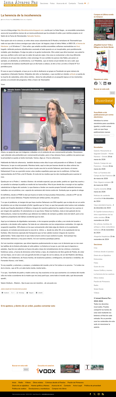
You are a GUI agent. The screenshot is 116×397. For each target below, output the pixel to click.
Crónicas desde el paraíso (104, 252)
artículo (73, 74)
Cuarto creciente (100, 189)
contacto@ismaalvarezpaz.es (48, 394)
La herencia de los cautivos (104, 274)
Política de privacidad (92, 385)
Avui (78, 46)
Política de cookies (19, 388)
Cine (95, 248)
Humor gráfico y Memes (40, 385)
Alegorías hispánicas (102, 236)
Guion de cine (99, 266)
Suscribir (99, 141)
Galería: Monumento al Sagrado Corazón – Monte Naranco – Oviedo (103, 154)
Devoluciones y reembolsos (39, 388)
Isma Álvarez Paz (7, 19)
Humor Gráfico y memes (103, 270)
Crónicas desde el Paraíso (55, 382)
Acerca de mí (61, 3)
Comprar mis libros (59, 388)
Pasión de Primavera (102, 281)
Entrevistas (98, 259)
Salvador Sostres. (34, 36)
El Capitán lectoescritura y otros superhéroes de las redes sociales (104, 214)
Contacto (72, 3)
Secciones (44, 3)
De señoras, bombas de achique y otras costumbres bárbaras (104, 227)
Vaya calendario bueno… (103, 205)
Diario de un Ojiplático (26, 19)
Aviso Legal (77, 385)
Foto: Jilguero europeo (102, 182)
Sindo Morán (98, 289)
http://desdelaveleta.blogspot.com (30, 30)
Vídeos (96, 293)
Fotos (52, 3)
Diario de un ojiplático (20, 385)
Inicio (14, 382)
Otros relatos (99, 278)
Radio (96, 285)
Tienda (80, 3)
